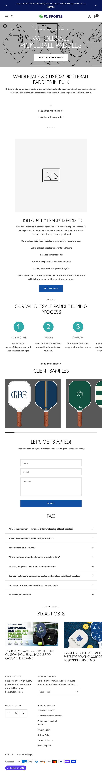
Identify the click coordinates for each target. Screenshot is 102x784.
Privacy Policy (44, 729)
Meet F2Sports (44, 745)
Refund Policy (44, 735)
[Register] (77, 692)
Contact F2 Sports (46, 710)
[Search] (12, 16)
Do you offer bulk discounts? (21, 547)
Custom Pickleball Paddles (50, 715)
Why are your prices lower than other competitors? (32, 566)
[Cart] (95, 16)
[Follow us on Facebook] (9, 713)
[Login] (89, 16)
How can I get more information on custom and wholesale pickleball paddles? (44, 576)
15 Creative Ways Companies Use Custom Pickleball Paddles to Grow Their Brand (29, 655)
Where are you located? (19, 594)
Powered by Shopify (25, 754)
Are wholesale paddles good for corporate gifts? (31, 538)
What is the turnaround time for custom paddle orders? (34, 557)
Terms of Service (45, 740)
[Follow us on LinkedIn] (23, 713)
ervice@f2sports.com (17, 347)
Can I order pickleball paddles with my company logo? (33, 585)
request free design (51, 57)
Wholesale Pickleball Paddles (47, 723)
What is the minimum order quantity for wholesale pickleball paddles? (40, 528)
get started (51, 288)
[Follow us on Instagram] (16, 713)
